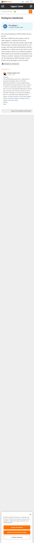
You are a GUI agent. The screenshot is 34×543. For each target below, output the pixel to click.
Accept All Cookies (17, 527)
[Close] (30, 514)
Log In (27, 1)
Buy (23, 1)
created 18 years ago (16, 27)
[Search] (31, 6)
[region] (17, 527)
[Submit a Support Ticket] (30, 11)
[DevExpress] (6, 1)
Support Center (17, 6)
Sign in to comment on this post (21, 111)
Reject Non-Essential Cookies (16, 532)
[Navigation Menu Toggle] (3, 6)
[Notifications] (31, 1)
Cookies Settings (17, 537)
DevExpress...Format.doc (11, 64)
